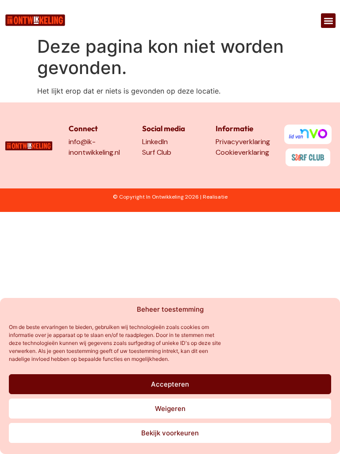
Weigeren (170, 408)
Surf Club (156, 152)
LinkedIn (155, 141)
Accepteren (170, 384)
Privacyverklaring (243, 141)
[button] (328, 20)
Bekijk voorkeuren (170, 433)
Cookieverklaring (242, 152)
